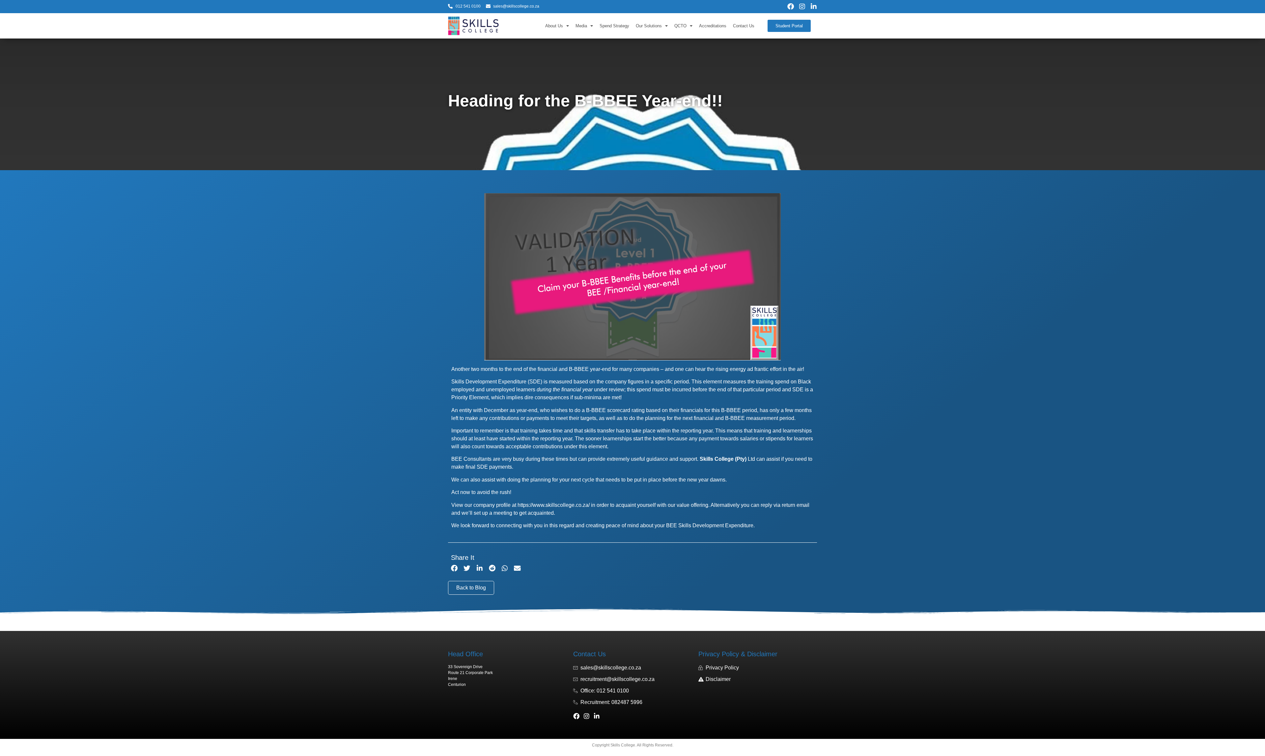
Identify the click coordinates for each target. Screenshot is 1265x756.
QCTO (680, 25)
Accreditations (712, 25)
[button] (454, 568)
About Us (554, 25)
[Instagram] (802, 6)
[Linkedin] (813, 6)
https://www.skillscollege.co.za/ (554, 505)
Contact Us (743, 25)
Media (581, 25)
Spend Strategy (614, 25)
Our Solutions (649, 25)
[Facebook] (790, 6)
